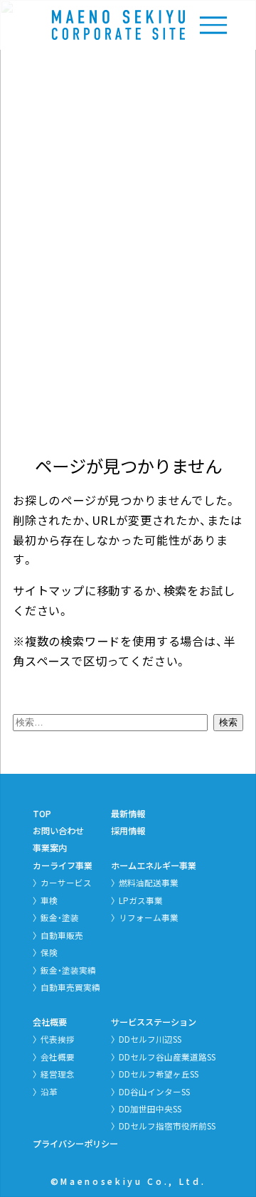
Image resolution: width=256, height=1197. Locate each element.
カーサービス (66, 882)
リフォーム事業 (148, 917)
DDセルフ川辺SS (150, 1039)
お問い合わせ (58, 830)
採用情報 (128, 830)
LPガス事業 (141, 900)
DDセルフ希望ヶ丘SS (158, 1074)
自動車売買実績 (70, 987)
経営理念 (58, 1074)
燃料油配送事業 (148, 882)
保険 (49, 952)
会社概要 (50, 1022)
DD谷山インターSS (154, 1091)
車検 (49, 900)
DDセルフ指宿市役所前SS (167, 1126)
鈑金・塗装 (60, 917)
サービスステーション (153, 1022)
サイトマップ (49, 590)
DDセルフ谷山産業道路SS (167, 1057)
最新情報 (128, 813)
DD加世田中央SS (150, 1108)
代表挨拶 (58, 1039)
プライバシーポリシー (75, 1143)
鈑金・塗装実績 (68, 970)
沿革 (49, 1091)
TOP (42, 813)
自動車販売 (62, 935)
